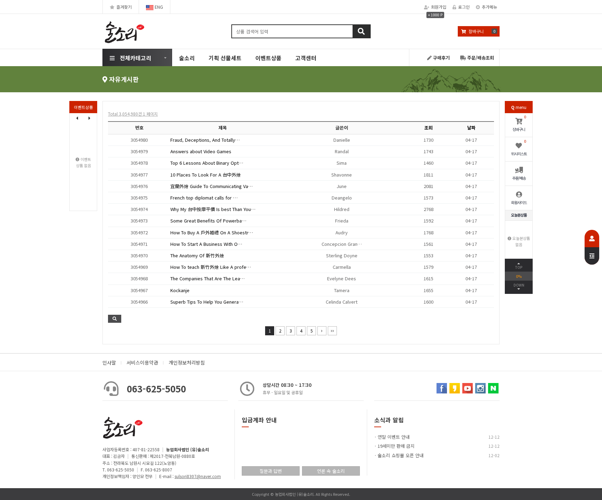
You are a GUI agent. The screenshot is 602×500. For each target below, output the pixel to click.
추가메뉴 (489, 7)
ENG (158, 7)
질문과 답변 (271, 471)
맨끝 (332, 330)
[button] (89, 118)
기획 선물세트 (225, 58)
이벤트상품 (268, 58)
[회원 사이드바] (592, 247)
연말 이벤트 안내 (394, 436)
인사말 (109, 362)
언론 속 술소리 (331, 471)
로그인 (464, 7)
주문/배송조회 (480, 57)
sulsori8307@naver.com (198, 476)
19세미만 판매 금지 (396, 446)
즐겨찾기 (124, 7)
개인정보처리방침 (187, 362)
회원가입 (438, 7)
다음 (321, 330)
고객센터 (305, 58)
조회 (428, 127)
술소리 (187, 58)
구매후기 (441, 57)
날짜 (471, 127)
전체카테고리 (135, 58)
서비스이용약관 (142, 362)
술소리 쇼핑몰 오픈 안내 (401, 455)
